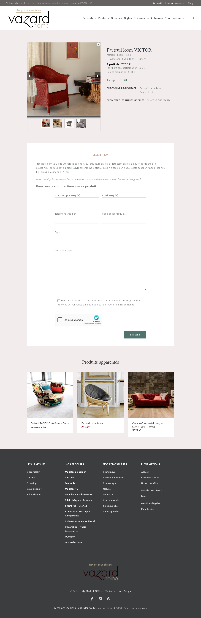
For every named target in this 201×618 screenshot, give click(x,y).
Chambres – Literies (76, 505)
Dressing (32, 483)
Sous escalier (34, 489)
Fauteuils (70, 483)
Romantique (110, 483)
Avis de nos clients (151, 490)
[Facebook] (91, 598)
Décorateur (33, 472)
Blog (143, 496)
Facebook (122, 80)
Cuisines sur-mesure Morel (80, 521)
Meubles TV (71, 489)
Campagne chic (111, 511)
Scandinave (109, 472)
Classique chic (110, 505)
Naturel (107, 489)
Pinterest (126, 80)
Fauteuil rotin (147, 92)
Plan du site (147, 509)
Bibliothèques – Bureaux (78, 500)
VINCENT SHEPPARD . (159, 100)
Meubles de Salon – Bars (78, 494)
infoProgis (125, 591)
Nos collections (73, 542)
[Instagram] (100, 598)
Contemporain (111, 500)
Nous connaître (149, 483)
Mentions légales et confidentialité (75, 608)
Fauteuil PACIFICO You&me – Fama (50, 423)
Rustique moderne (113, 477)
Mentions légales (150, 503)
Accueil (145, 472)
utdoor (71, 536)
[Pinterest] (108, 598)
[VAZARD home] (100, 572)
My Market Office (92, 591)
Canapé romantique (151, 88)
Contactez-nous (150, 477)
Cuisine (31, 477)
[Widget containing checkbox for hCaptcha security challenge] (78, 320)
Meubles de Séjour (75, 472)
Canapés (69, 477)
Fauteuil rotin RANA (92, 423)
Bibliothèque (34, 494)
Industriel (108, 494)
